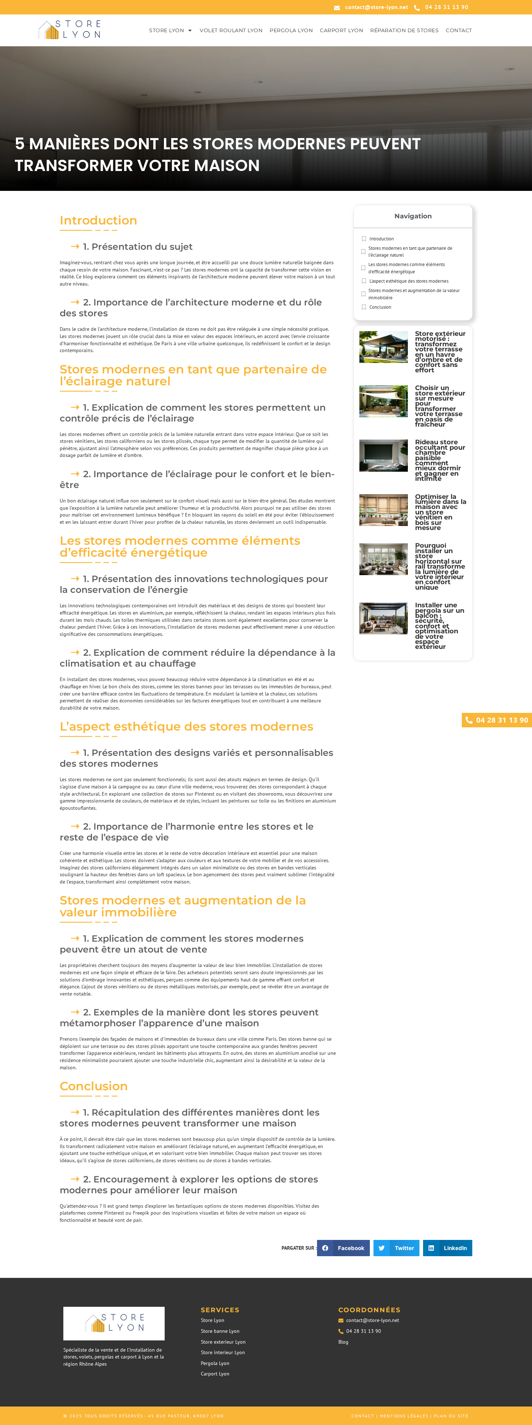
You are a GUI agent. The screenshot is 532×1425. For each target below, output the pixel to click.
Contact (459, 30)
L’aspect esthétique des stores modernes (409, 281)
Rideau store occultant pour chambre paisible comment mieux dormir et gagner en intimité (440, 460)
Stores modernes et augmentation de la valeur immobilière (414, 294)
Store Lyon (166, 30)
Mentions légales (404, 1415)
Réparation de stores (404, 30)
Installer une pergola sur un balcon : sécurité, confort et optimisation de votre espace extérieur (439, 626)
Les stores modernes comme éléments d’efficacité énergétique (406, 268)
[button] (343, 1248)
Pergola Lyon (291, 30)
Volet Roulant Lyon (231, 30)
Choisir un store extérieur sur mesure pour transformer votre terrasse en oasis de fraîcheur (440, 406)
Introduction (382, 239)
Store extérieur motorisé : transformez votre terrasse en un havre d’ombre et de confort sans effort (440, 352)
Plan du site (451, 1415)
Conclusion (380, 307)
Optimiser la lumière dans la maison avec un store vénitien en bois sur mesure (440, 512)
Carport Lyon (341, 30)
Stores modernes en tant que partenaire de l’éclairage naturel (410, 251)
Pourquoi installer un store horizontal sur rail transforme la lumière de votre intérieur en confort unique (440, 566)
